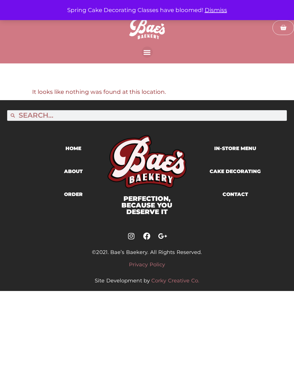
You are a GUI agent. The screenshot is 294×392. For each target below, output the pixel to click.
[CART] (283, 27)
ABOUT (73, 171)
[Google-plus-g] (163, 236)
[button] (147, 52)
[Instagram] (131, 236)
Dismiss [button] (216, 10)
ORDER (73, 194)
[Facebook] (147, 236)
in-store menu (235, 148)
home (73, 148)
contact (235, 194)
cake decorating (235, 171)
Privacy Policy (147, 264)
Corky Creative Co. (175, 280)
